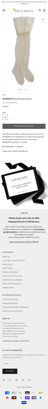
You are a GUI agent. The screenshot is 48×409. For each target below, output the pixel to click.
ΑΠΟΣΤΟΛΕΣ (7, 264)
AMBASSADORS (8, 288)
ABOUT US (6, 257)
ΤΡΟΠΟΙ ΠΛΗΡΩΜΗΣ (10, 272)
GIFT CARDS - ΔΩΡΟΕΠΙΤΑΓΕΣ (13, 261)
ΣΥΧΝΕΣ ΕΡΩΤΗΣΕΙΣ (10, 299)
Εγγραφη (10, 371)
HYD (3, 95)
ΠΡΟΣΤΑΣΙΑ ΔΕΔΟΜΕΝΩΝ (12, 280)
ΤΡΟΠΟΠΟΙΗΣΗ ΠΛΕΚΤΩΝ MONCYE (15, 307)
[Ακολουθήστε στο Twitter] (10, 380)
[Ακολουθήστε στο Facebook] (3, 380)
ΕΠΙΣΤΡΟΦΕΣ (7, 268)
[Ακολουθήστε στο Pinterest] (23, 380)
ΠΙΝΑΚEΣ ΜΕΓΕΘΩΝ (10, 303)
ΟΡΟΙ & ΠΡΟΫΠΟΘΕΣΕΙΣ (11, 284)
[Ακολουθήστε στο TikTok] (29, 380)
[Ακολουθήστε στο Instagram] (16, 380)
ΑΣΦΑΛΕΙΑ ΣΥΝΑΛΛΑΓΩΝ (12, 276)
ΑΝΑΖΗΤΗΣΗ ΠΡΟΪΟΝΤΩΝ (12, 311)
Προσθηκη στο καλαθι (24, 126)
